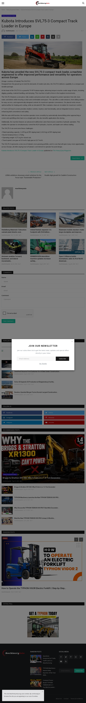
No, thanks (43, 364)
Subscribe (62, 359)
